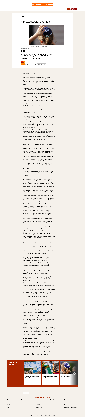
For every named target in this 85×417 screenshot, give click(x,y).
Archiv (22, 16)
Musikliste (9, 404)
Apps (37, 402)
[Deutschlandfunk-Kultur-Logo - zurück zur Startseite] (42, 4)
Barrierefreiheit (67, 409)
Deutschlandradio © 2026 (42, 412)
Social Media (52, 402)
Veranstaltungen (39, 407)
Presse (65, 402)
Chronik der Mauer (51, 415)
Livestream (23, 401)
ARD (34, 415)
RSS (36, 405)
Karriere (65, 404)
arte (46, 415)
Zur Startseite (26, 392)
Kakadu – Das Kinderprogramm (13, 405)
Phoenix (41, 415)
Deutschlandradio (67, 401)
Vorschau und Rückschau (12, 401)
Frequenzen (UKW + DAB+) (26, 402)
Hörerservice (52, 401)
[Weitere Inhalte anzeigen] (74, 373)
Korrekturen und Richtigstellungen (70, 407)
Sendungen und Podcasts (12, 402)
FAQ (36, 401)
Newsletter (38, 404)
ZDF (38, 415)
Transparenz (66, 405)
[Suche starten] (65, 9)
